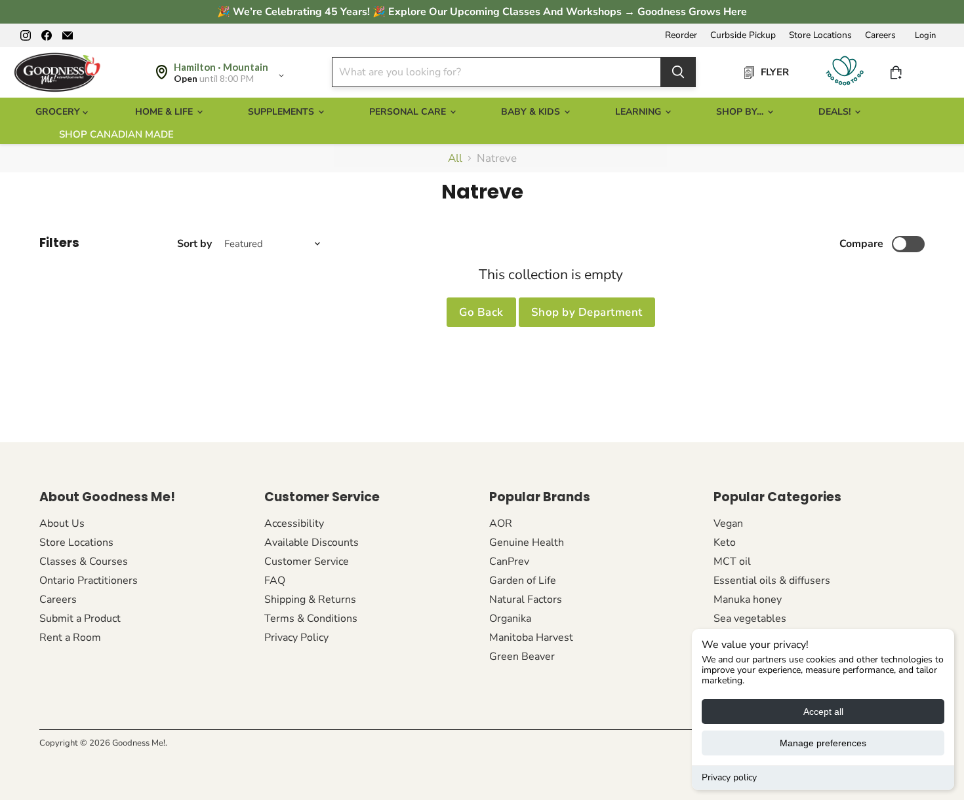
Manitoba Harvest (531, 637)
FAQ (274, 580)
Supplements (282, 111)
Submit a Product (80, 618)
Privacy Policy (296, 637)
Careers (880, 35)
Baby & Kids (532, 111)
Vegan (728, 523)
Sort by (194, 244)
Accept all (823, 711)
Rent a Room (70, 637)
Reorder (681, 35)
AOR (500, 523)
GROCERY (59, 111)
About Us (62, 523)
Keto (724, 542)
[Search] (678, 72)
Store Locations (820, 35)
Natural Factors (525, 599)
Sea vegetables (749, 618)
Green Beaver (522, 656)
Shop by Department (587, 312)
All (455, 158)
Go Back (481, 312)
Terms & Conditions (310, 618)
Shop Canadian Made (116, 134)
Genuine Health (526, 542)
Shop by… (741, 111)
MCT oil (732, 561)
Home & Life (165, 111)
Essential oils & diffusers (771, 580)
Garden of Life (522, 580)
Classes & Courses (83, 561)
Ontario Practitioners (88, 580)
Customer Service (306, 561)
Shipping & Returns (310, 599)
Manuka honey (747, 599)
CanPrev (509, 561)
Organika (510, 618)
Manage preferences (823, 743)
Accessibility (294, 523)
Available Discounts (311, 542)
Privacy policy (729, 777)
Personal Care (409, 111)
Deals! (835, 111)
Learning (639, 111)
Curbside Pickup (743, 35)
